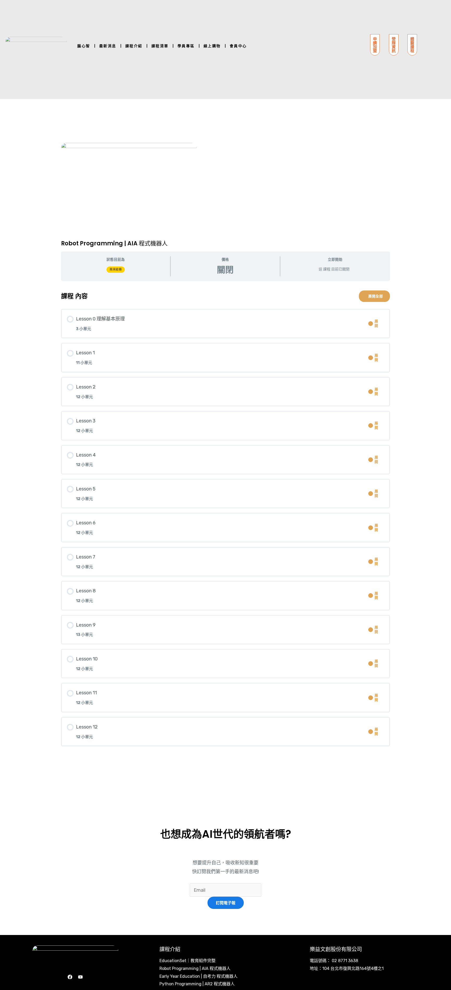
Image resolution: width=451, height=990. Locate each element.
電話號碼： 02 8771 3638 (334, 960)
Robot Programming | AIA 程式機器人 (194, 968)
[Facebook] (70, 977)
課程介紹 (134, 46)
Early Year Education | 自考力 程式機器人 (198, 976)
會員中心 (238, 46)
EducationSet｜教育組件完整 (187, 960)
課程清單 (160, 46)
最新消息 (107, 46)
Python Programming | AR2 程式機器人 (197, 983)
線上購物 (212, 46)
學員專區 (186, 46)
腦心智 (83, 46)
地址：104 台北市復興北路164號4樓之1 (347, 968)
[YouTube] (80, 977)
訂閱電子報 (225, 903)
